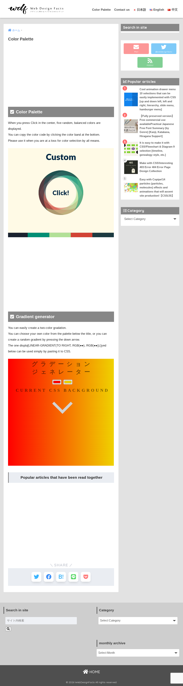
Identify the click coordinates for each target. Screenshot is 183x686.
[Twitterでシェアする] (36, 577)
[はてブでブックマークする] (61, 577)
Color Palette (101, 9)
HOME (94, 672)
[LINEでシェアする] (73, 577)
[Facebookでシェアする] (49, 577)
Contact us (122, 9)
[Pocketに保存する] (86, 577)
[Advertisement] (61, 71)
